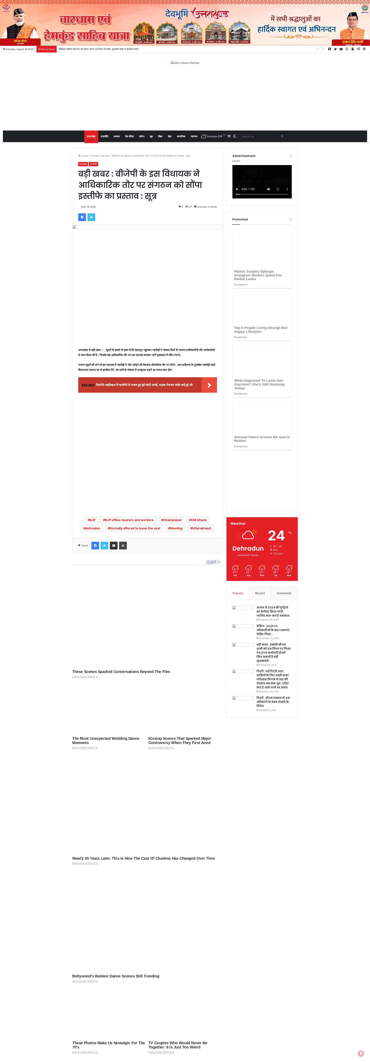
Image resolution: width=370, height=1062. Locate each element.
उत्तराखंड (91, 136)
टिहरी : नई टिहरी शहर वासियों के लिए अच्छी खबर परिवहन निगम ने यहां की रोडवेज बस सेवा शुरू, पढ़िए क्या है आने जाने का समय (272, 626)
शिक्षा (160, 136)
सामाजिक (181, 136)
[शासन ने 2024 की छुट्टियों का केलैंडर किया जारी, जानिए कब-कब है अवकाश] (243, 559)
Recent (260, 539)
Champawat (172, 520)
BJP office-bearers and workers (129, 520)
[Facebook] (82, 217)
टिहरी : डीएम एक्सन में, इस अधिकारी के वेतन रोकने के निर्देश (273, 648)
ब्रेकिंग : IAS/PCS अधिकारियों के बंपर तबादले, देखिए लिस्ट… (273, 576)
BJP (92, 520)
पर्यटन (141, 136)
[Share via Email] (114, 545)
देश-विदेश (129, 136)
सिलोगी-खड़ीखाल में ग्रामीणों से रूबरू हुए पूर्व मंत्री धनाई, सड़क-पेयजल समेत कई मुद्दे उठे (99, 49)
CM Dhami (199, 520)
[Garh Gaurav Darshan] (185, 63)
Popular (238, 539)
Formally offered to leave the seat (135, 528)
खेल (170, 136)
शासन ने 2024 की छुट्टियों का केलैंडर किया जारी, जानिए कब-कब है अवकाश (272, 558)
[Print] (123, 545)
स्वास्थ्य (194, 136)
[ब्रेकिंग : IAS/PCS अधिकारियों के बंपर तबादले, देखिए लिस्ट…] (243, 577)
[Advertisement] (185, 100)
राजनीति (104, 136)
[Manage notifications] (361, 1053)
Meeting (176, 528)
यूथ (151, 136)
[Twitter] (91, 217)
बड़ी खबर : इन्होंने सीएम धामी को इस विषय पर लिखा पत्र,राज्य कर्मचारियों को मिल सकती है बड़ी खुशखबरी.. (273, 599)
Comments (284, 539)
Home (84, 155)
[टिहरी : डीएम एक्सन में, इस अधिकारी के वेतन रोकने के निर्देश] (243, 649)
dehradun (92, 528)
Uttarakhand (201, 528)
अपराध (117, 136)
